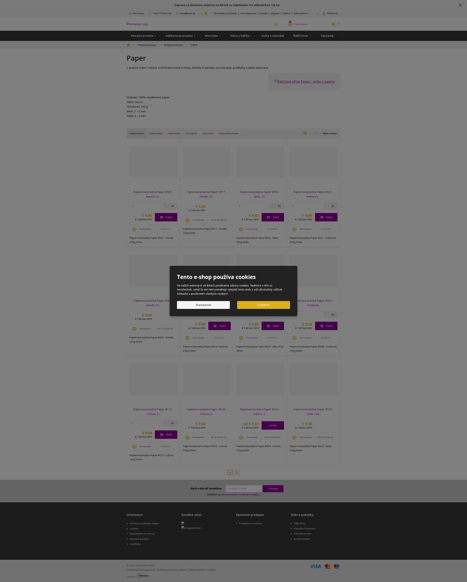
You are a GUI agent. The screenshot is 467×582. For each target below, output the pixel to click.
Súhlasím (263, 305)
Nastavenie (203, 305)
